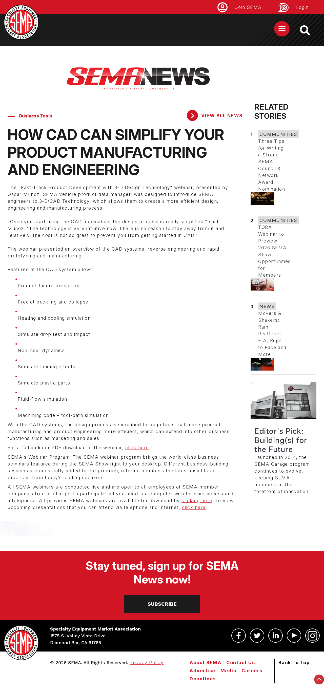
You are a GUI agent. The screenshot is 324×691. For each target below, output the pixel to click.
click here (137, 447)
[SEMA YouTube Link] (294, 635)
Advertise (202, 670)
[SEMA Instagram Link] (312, 635)
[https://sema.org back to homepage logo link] (309, 30)
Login (302, 7)
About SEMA (205, 662)
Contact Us (240, 662)
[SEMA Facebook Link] (238, 635)
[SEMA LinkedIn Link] (275, 635)
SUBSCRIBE (162, 604)
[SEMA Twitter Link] (257, 635)
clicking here (196, 500)
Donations (203, 678)
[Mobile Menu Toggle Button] (282, 29)
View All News (221, 115)
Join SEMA (248, 7)
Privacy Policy (147, 662)
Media (228, 670)
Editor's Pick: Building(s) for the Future (280, 440)
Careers (251, 670)
